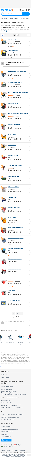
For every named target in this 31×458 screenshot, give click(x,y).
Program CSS (4, 434)
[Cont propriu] (29, 10)
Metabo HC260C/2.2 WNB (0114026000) (12, 407)
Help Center (4, 428)
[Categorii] (20, 10)
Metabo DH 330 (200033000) (9, 405)
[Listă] (14, 35)
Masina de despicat (20, 343)
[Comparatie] (23, 10)
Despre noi (4, 374)
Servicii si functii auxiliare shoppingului (12, 414)
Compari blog (5, 377)
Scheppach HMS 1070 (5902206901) (11, 404)
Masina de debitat (10, 342)
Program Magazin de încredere (9, 429)
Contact (3, 376)
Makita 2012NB (5, 400)
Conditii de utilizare (20, 450)
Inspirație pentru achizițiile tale (10, 417)
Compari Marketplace (7, 431)
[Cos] (26, 10)
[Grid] (17, 35)
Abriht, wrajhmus (8, 446)
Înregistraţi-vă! (6, 440)
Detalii (9, 224)
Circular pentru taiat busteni (9, 391)
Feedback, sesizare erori (8, 419)
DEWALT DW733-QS (6, 402)
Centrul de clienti (6, 426)
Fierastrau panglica (6, 393)
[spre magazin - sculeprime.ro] (4, 261)
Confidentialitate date (7, 450)
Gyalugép (18, 444)
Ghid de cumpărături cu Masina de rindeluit (13, 394)
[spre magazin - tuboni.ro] (4, 271)
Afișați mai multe (8, 31)
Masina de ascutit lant (7, 386)
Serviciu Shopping (6, 436)
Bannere (3, 433)
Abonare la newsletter (7, 416)
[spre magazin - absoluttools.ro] (4, 220)
